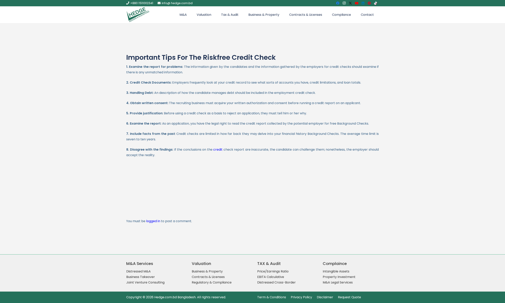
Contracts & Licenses (208, 277)
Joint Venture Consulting (145, 282)
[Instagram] (344, 3)
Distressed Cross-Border (276, 282)
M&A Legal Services (338, 282)
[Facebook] (338, 3)
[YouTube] (357, 3)
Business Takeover (140, 277)
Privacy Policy (301, 297)
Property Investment (339, 277)
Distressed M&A (138, 271)
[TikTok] (375, 3)
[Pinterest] (369, 3)
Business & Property (207, 271)
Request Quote (349, 297)
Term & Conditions (271, 297)
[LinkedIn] (363, 3)
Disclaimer (325, 297)
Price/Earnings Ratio (273, 271)
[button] (189, 14)
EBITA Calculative (270, 277)
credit (218, 149)
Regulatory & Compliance (212, 282)
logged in (153, 221)
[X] (350, 3)
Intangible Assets (336, 271)
